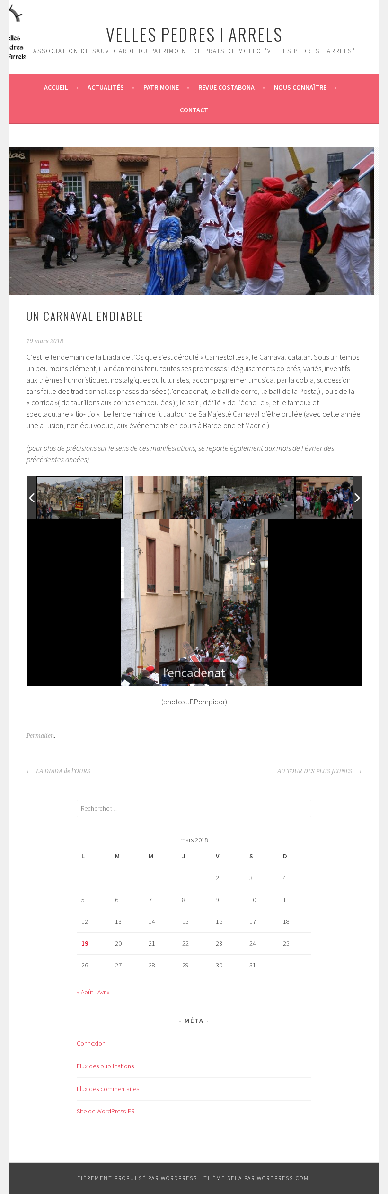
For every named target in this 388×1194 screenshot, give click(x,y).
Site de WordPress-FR (105, 1111)
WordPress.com (283, 1178)
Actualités (106, 87)
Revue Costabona (226, 87)
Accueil (56, 87)
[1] (80, 498)
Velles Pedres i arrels (194, 33)
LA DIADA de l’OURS (62, 771)
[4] (338, 498)
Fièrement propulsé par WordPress (137, 1178)
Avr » (103, 992)
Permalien (40, 735)
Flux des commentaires (108, 1089)
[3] (252, 498)
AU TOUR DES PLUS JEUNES (315, 771)
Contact (194, 110)
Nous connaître (300, 87)
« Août (85, 992)
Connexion (91, 1043)
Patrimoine (161, 87)
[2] (165, 497)
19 (84, 943)
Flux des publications (105, 1066)
